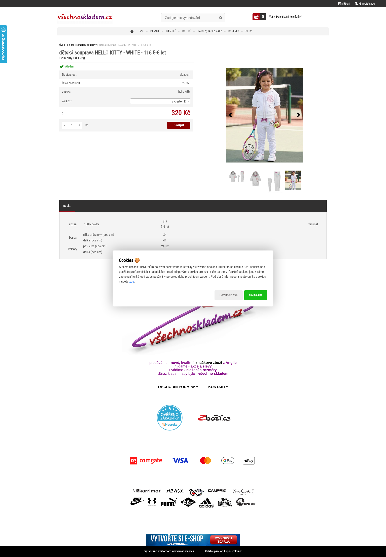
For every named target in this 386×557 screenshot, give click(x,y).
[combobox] (160, 101)
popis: (67, 206)
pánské (155, 31)
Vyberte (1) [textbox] (179, 101)
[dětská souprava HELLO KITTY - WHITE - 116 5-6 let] (264, 115)
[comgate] (193, 460)
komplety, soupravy (86, 44)
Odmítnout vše (229, 295)
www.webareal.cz (183, 551)
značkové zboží (209, 363)
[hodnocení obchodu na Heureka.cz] (170, 417)
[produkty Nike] (137, 499)
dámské (171, 31)
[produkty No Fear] (197, 492)
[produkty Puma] (169, 499)
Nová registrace (365, 3)
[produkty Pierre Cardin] (243, 490)
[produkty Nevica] (175, 490)
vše (142, 31)
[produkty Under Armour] (152, 499)
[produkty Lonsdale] (225, 499)
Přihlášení (344, 3)
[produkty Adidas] (206, 499)
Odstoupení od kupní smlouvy (223, 551)
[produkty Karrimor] (146, 490)
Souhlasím (255, 295)
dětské (186, 31)
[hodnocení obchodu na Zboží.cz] (214, 418)
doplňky (233, 31)
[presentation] (230, 115)
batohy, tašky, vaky (210, 31)
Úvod (62, 44)
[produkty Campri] (217, 490)
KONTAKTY (218, 387)
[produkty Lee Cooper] (188, 499)
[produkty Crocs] (246, 499)
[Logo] (85, 17)
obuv (248, 31)
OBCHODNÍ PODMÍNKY (178, 387)
